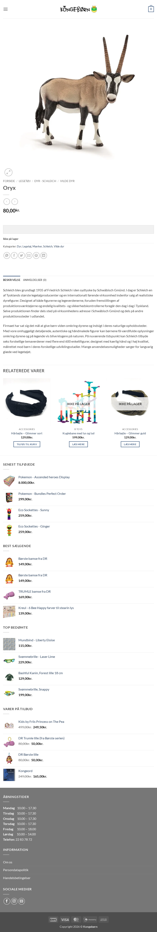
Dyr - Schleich (45, 181)
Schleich (48, 246)
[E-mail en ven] (29, 255)
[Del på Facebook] (14, 255)
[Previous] (3, 416)
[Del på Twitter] (21, 255)
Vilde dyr (67, 181)
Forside (9, 181)
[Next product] (6, 201)
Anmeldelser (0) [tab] (35, 280)
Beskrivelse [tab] (11, 280)
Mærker (37, 246)
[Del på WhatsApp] (6, 255)
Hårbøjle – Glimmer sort (26, 433)
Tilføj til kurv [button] (27, 444)
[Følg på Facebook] (6, 901)
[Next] (154, 416)
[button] (5, 9)
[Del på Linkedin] (43, 255)
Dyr (19, 246)
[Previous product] (14, 201)
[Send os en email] (21, 901)
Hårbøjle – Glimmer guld (130, 433)
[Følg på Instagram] (14, 901)
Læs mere (78, 444)
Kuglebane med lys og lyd (78, 433)
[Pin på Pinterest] (36, 255)
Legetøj (24, 181)
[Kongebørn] (78, 9)
